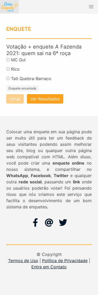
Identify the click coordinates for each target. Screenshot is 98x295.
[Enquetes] (9, 7)
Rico (15, 69)
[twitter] (63, 222)
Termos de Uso (23, 260)
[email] (49, 222)
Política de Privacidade (65, 260)
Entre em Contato (49, 266)
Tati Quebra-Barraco (31, 78)
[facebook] (35, 222)
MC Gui (18, 59)
